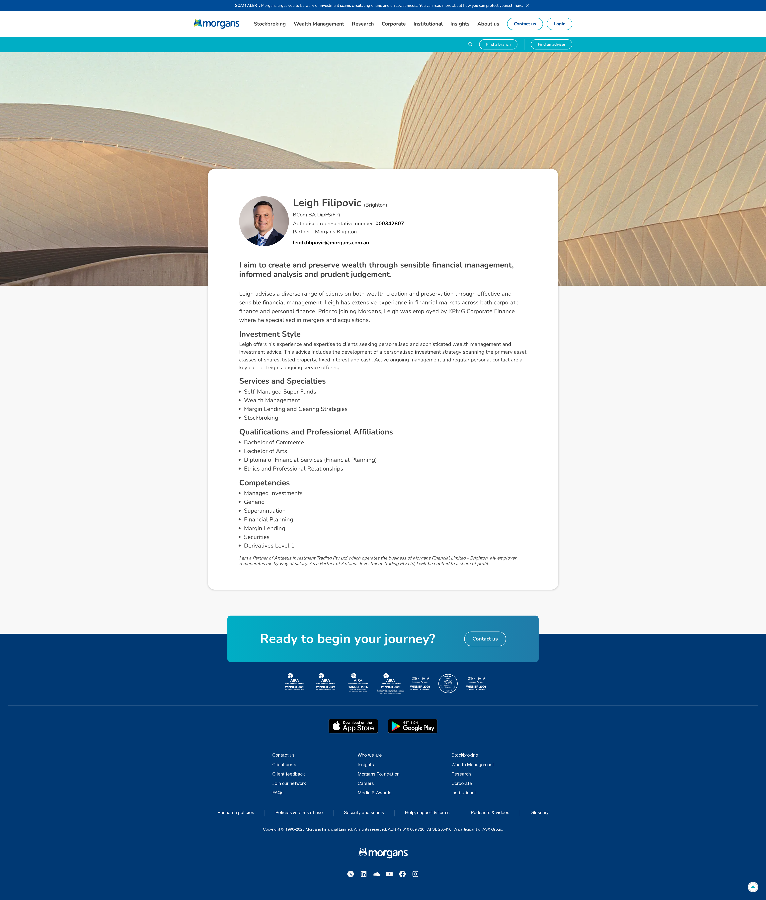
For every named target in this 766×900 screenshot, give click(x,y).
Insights (366, 765)
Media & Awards (374, 793)
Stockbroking (464, 755)
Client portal (285, 765)
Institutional (463, 793)
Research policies (235, 813)
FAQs (277, 793)
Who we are (370, 755)
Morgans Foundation (379, 774)
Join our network (289, 784)
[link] (216, 24)
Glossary (539, 813)
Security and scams (364, 813)
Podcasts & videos (490, 813)
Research (461, 774)
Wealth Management (472, 765)
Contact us (283, 755)
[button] (270, 24)
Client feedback (288, 774)
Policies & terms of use (299, 813)
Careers (366, 784)
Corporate (461, 784)
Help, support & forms (427, 813)
